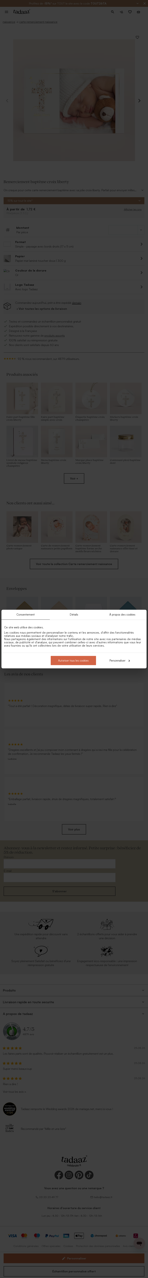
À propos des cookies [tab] (122, 614)
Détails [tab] (74, 614)
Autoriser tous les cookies (73, 660)
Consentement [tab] (25, 614)
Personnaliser (117, 660)
